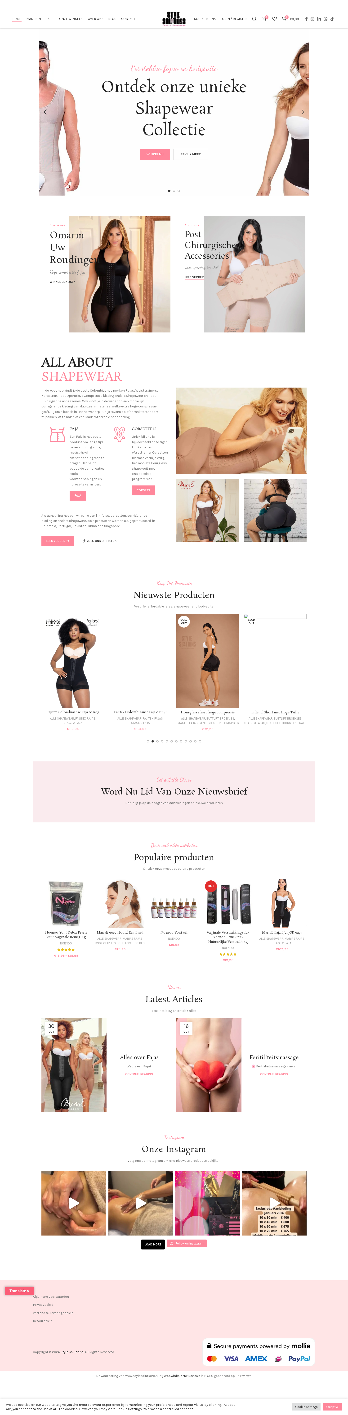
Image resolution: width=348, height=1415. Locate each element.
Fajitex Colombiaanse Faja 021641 (275, 712)
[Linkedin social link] (319, 18)
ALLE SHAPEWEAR (62, 718)
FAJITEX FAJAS (85, 718)
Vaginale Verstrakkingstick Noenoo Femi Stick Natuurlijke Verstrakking (228, 937)
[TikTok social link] (332, 18)
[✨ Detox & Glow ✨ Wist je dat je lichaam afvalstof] (140, 1203)
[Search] (254, 19)
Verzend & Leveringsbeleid (53, 1313)
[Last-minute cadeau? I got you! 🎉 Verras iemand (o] (207, 1203)
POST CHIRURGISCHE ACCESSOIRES (120, 943)
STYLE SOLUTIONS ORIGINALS (151, 723)
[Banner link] (106, 274)
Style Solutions (72, 1352)
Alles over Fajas (139, 1057)
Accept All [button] (332, 1407)
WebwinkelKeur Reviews (182, 1376)
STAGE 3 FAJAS (119, 723)
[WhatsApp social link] (325, 18)
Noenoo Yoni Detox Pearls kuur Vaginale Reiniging (66, 935)
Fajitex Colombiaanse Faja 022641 (73, 712)
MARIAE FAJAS (133, 938)
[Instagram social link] (312, 18)
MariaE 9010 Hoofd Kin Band (120, 932)
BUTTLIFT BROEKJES (153, 718)
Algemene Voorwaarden (51, 1297)
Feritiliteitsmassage (274, 1057)
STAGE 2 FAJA (72, 723)
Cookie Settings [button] (306, 1407)
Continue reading (139, 1074)
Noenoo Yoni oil (174, 932)
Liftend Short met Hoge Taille (208, 712)
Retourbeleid (42, 1321)
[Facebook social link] (306, 18)
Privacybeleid (43, 1305)
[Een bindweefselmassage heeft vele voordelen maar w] (73, 1203)
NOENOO (66, 943)
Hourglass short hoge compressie (140, 712)
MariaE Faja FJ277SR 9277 (282, 932)
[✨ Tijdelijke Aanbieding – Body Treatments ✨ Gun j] (274, 1203)
